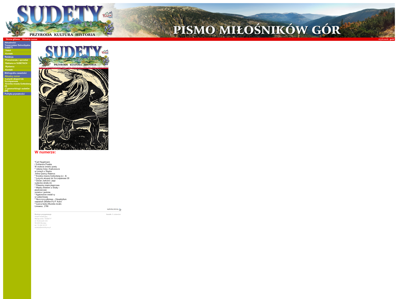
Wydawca (9, 66)
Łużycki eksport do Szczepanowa (14, 80)
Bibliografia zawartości (16, 73)
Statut (8, 50)
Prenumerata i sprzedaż (16, 60)
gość (392, 39)
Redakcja (9, 57)
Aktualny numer (29, 39)
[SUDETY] (199, 37)
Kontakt (9, 53)
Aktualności (10, 42)
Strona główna (13, 39)
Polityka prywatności (15, 94)
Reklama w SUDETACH (16, 63)
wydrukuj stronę (113, 209)
